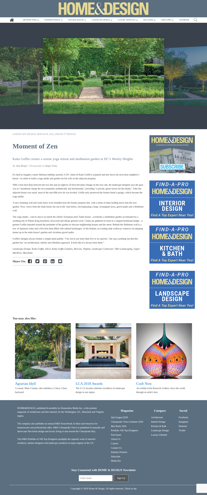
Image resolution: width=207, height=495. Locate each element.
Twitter (182, 430)
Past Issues (116, 435)
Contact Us (116, 448)
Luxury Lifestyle (159, 435)
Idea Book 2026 (118, 426)
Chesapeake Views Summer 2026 (127, 421)
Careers (114, 443)
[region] (103, 76)
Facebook (183, 417)
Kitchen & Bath (158, 426)
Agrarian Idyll (25, 384)
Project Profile (65, 134)
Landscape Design (24, 134)
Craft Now (144, 384)
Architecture (157, 417)
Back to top (131, 488)
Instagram (183, 421)
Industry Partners (119, 452)
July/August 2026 (119, 417)
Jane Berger (21, 166)
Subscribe (115, 456)
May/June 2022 (45, 134)
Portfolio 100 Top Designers (124, 430)
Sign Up (121, 478)
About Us (115, 439)
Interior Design (158, 421)
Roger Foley (51, 166)
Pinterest (183, 426)
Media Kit (116, 460)
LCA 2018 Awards (89, 384)
